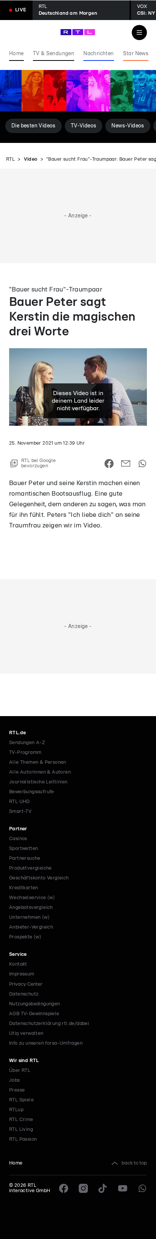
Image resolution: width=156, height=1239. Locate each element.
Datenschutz (23, 994)
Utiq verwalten (26, 1033)
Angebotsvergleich (31, 907)
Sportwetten (23, 848)
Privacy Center (25, 984)
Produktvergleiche (30, 868)
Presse (17, 1090)
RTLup (16, 1109)
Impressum (21, 974)
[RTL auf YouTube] (122, 1188)
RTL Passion (23, 1139)
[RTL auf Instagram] (83, 1188)
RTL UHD (19, 801)
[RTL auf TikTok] (103, 1188)
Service (18, 954)
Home (16, 1163)
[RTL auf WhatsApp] (142, 1188)
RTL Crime (21, 1119)
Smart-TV (20, 811)
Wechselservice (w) (32, 897)
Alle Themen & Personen (37, 762)
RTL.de (17, 732)
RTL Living (21, 1129)
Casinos (18, 838)
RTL (10, 159)
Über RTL (19, 1070)
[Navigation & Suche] (139, 32)
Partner (18, 829)
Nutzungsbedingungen (34, 1004)
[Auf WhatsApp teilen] (142, 463)
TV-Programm (25, 752)
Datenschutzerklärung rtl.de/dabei (49, 1023)
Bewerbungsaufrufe (31, 791)
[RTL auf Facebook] (63, 1188)
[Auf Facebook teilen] (109, 463)
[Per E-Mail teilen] (125, 463)
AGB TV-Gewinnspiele (34, 1013)
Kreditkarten (23, 887)
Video (30, 159)
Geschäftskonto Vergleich (39, 878)
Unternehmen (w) (29, 917)
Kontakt (18, 964)
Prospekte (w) (25, 937)
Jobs (14, 1080)
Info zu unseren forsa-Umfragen (46, 1043)
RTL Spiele (21, 1100)
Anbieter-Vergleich (31, 927)
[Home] (78, 32)
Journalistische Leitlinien (38, 782)
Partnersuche (25, 858)
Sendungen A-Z (27, 742)
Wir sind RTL (24, 1060)
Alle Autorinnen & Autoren (40, 772)
